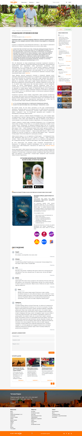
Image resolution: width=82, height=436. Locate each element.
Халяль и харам (14, 417)
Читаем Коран (15, 394)
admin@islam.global (45, 433)
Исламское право (35, 412)
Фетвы (11, 427)
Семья (37, 2)
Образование (34, 417)
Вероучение (24, 2)
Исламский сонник (35, 424)
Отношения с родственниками (59, 415)
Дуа (11, 425)
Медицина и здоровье (36, 418)
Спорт (32, 422)
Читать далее (68, 46)
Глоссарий (12, 428)
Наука (32, 420)
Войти (70, 2)
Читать (13, 403)
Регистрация (68, 29)
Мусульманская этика (36, 415)
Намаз (11, 418)
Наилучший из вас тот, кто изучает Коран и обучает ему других (24, 398)
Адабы (11, 422)
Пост (11, 424)
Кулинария (54, 417)
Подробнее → (21, 380)
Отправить (51, 352)
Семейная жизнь (56, 414)
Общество (31, 2)
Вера (11, 411)
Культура (33, 414)
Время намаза (13, 420)
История (33, 411)
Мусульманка (55, 411)
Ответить (52, 256)
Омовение (12, 415)
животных (27, 73)
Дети (53, 412)
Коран (11, 412)
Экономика (33, 421)
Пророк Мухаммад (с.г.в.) (16, 414)
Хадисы (12, 421)
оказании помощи (50, 145)
